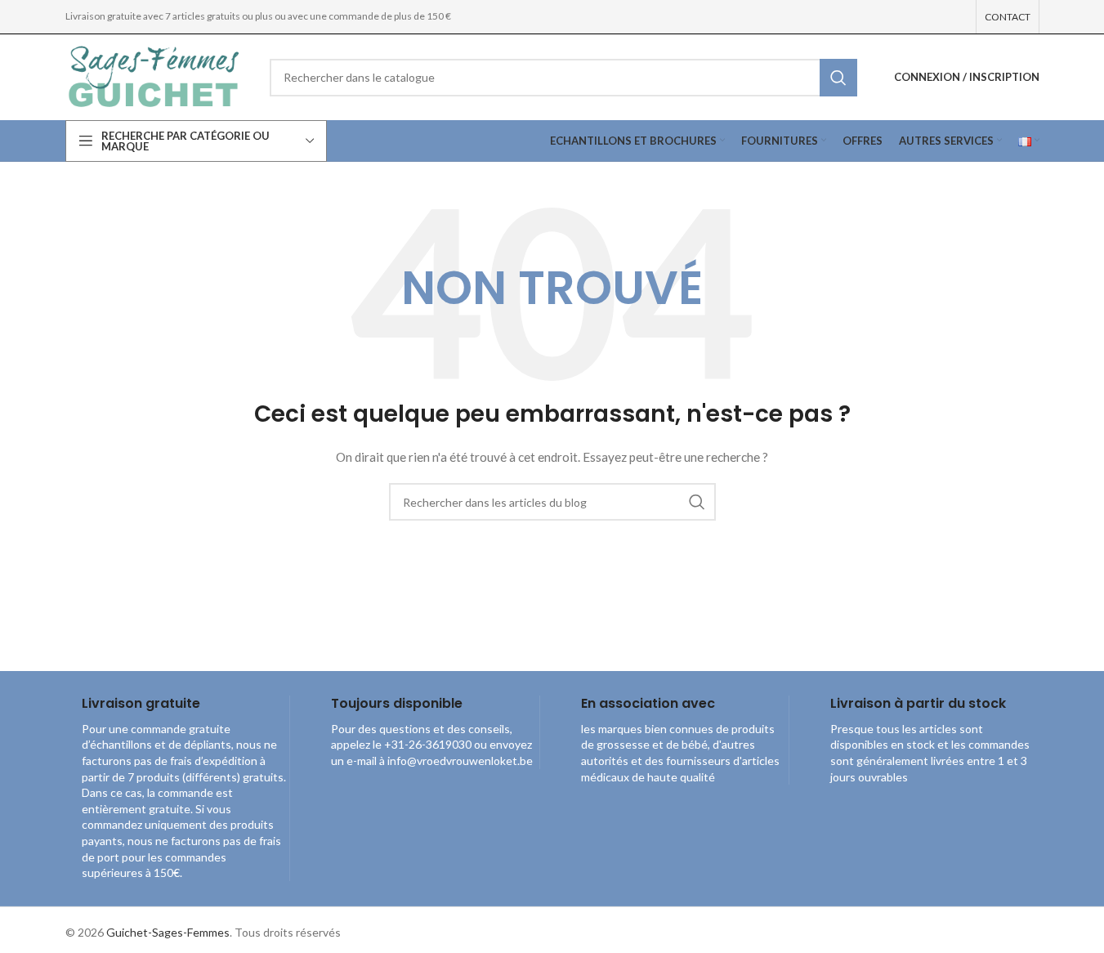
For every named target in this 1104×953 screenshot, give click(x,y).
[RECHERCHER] (838, 77)
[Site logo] (155, 76)
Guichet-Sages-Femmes (168, 932)
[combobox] (563, 77)
